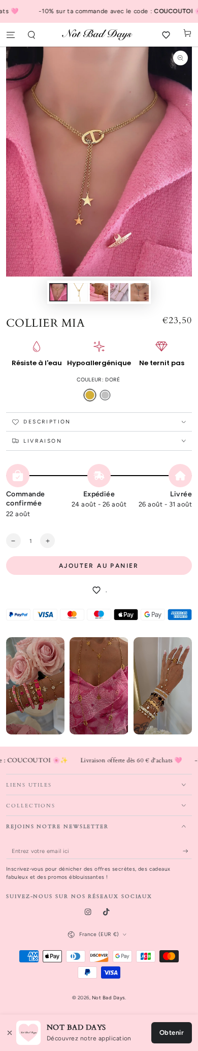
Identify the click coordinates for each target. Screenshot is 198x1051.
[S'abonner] (187, 851)
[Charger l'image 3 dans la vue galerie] (99, 292)
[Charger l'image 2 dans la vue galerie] (78, 292)
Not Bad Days (108, 997)
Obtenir (171, 1032)
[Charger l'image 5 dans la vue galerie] (139, 292)
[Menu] (10, 35)
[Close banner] (9, 1032)
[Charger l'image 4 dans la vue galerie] (119, 292)
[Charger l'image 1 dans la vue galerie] (58, 292)
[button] (32, 35)
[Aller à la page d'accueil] (99, 35)
